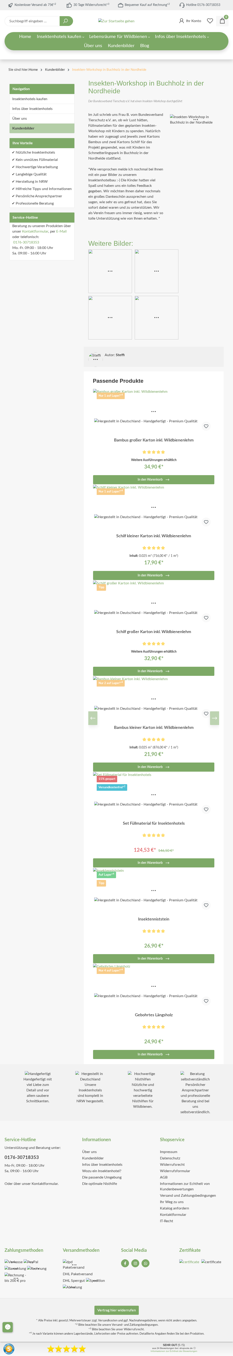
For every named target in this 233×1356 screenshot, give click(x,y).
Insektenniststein (153, 919)
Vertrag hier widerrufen (116, 1310)
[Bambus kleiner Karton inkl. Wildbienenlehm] (153, 699)
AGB (163, 1177)
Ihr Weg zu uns (172, 1202)
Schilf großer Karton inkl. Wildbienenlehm (153, 632)
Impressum (168, 1152)
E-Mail (61, 231)
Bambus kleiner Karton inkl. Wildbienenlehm (154, 728)
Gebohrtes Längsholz (154, 1015)
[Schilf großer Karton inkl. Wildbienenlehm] (153, 603)
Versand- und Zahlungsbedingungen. (135, 1324)
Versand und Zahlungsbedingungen (188, 1195)
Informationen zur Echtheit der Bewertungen (174, 1351)
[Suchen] (66, 21)
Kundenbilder (23, 128)
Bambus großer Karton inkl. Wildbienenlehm (154, 440)
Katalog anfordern (174, 1208)
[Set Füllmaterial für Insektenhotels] (153, 795)
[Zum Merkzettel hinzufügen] (206, 426)
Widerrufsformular (175, 1171)
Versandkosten (107, 1320)
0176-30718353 (26, 242)
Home (33, 69)
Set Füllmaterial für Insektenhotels (154, 823)
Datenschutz (170, 1158)
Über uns (19, 118)
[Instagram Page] (135, 1263)
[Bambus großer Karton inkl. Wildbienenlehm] (153, 411)
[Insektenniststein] (153, 890)
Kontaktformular (35, 231)
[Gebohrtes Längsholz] (153, 986)
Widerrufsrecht (172, 1164)
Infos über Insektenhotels (32, 109)
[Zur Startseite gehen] (116, 21)
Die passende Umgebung (102, 1177)
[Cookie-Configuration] (8, 1327)
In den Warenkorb (150, 479)
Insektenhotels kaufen (29, 99)
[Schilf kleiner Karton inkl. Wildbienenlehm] (153, 507)
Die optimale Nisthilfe (99, 1184)
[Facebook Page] (125, 1263)
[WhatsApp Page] (145, 1263)
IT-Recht (166, 1221)
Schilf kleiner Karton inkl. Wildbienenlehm (153, 536)
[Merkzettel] (210, 21)
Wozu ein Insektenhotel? (101, 1171)
